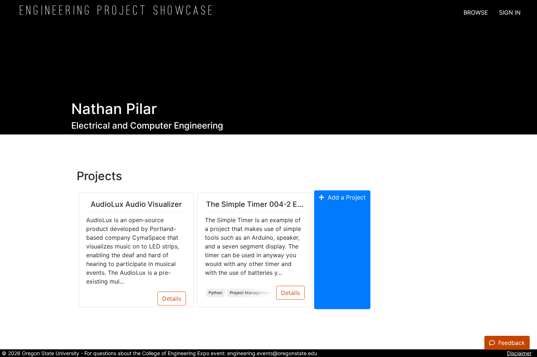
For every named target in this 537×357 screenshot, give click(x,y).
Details (171, 298)
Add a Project (345, 197)
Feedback (510, 342)
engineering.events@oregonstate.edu (272, 353)
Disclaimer (519, 353)
